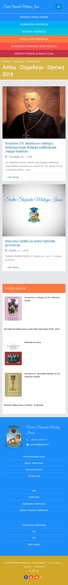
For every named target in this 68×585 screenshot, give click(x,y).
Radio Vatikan (34, 544)
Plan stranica (56, 563)
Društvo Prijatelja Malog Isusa (34, 53)
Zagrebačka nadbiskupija (34, 503)
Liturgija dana (34, 476)
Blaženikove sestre (32, 342)
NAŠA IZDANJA (15, 288)
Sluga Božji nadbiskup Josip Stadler (34, 46)
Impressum (27, 567)
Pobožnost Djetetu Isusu (34, 456)
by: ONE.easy (34, 571)
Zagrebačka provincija (34, 24)
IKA (34, 531)
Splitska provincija (34, 31)
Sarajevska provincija (34, 39)
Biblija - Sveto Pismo (34, 463)
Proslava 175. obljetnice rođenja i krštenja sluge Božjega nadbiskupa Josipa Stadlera (30, 147)
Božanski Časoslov (34, 469)
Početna (6, 61)
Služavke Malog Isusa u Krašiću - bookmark (23, 405)
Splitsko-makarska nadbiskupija (34, 510)
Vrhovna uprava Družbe (34, 17)
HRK (34, 490)
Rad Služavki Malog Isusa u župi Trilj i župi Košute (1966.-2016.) (32, 329)
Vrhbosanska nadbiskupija (34, 525)
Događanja (19, 61)
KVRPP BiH (34, 497)
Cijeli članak (13, 177)
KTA (34, 538)
